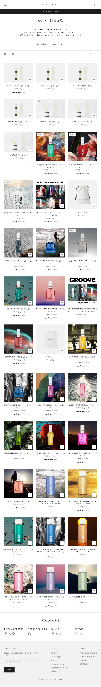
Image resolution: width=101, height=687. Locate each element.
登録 (9, 669)
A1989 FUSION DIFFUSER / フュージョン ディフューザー (50, 598)
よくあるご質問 (56, 657)
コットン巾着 (82, 213)
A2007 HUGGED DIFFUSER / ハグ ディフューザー (82, 598)
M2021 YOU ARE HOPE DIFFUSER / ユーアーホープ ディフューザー (18, 598)
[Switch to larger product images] (5, 54)
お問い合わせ (55, 660)
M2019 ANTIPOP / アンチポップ (18, 309)
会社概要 (54, 653)
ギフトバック (50, 357)
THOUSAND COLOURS (88, 657)
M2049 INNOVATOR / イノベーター (18, 501)
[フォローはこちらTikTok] (60, 633)
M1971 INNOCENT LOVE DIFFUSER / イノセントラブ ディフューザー (50, 503)
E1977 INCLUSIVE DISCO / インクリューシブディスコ (18, 406)
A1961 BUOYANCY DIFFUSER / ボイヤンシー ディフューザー (82, 503)
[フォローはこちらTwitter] (9, 633)
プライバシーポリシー (58, 664)
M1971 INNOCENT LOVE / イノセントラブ (50, 262)
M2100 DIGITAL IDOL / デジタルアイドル (50, 453)
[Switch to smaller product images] (9, 54)
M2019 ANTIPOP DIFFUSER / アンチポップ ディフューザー (18, 551)
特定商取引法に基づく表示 (60, 668)
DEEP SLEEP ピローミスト (50, 86)
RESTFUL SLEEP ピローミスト (18, 86)
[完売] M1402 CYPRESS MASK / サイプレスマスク (50, 166)
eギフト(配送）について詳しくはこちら (50, 44)
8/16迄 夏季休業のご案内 (50, 11)
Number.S (83, 660)
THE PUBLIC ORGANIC (88, 653)
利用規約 (54, 671)
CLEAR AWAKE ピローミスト (18, 122)
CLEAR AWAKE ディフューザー (18, 155)
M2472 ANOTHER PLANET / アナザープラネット (82, 454)
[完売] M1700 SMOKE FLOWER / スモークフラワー (82, 166)
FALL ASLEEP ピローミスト (82, 86)
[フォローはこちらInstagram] (5, 633)
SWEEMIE (83, 664)
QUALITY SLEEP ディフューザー (82, 122)
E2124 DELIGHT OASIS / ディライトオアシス (18, 454)
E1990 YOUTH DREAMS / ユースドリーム (83, 358)
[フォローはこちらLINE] (13, 633)
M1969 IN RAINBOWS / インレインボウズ (50, 406)
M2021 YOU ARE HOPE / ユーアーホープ (82, 405)
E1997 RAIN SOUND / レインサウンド (18, 357)
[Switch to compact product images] (13, 54)
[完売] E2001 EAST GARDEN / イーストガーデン (82, 262)
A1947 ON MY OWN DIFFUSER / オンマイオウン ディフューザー (82, 551)
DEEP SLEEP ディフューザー (50, 122)
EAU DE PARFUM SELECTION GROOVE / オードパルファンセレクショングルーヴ (82, 310)
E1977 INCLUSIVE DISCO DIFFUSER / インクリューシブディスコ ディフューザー (50, 552)
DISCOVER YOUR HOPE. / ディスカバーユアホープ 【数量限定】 (50, 214)
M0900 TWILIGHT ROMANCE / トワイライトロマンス (50, 310)
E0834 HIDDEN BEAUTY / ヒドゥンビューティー (18, 262)
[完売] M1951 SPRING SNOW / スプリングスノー (18, 214)
